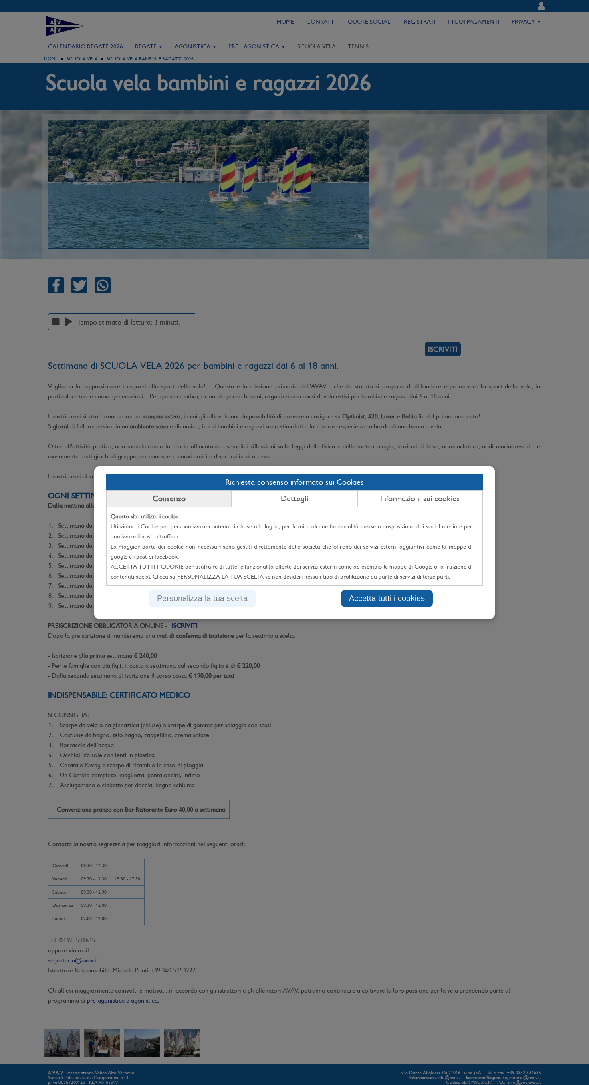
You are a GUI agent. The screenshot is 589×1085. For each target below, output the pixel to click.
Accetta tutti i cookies (387, 598)
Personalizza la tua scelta (202, 598)
